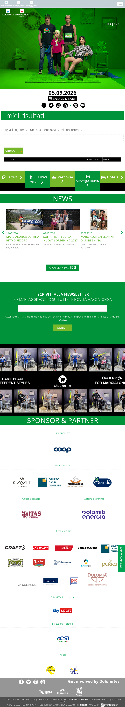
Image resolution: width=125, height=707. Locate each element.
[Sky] (62, 614)
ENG (116, 24)
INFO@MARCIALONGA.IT (80, 699)
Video (87, 180)
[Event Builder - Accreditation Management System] (108, 705)
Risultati (38, 179)
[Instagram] (58, 105)
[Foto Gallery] (75, 105)
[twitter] (51, 105)
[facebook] (44, 105)
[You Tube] (65, 105)
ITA (109, 24)
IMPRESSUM (82, 705)
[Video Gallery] (82, 105)
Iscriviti (12, 177)
